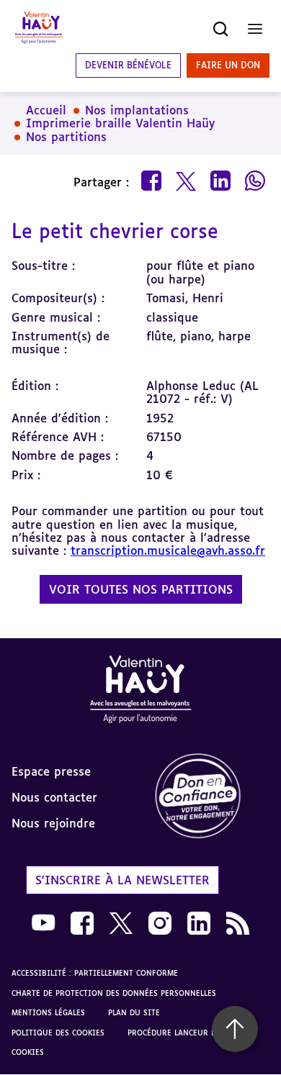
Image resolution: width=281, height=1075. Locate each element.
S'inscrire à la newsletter (122, 880)
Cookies (28, 1052)
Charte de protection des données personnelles (114, 993)
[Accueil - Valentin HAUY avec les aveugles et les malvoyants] (140, 692)
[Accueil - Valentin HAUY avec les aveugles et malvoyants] (39, 29)
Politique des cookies (58, 1032)
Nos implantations (137, 110)
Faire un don (228, 65)
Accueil (46, 110)
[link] (210, 797)
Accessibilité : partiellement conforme (95, 973)
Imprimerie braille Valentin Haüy (120, 123)
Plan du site (134, 1012)
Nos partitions (66, 136)
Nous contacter (54, 797)
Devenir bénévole (128, 65)
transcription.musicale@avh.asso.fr (168, 550)
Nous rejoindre (53, 823)
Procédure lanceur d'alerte (186, 1032)
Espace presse (51, 771)
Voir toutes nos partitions (141, 589)
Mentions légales (48, 1012)
